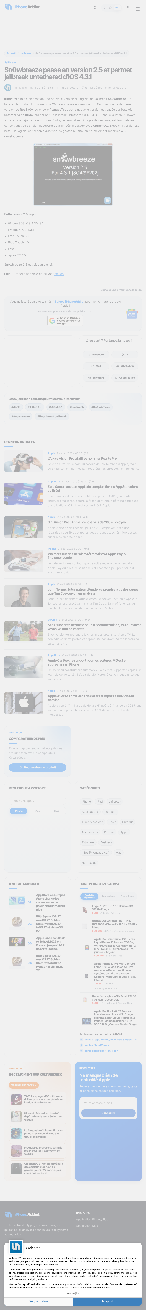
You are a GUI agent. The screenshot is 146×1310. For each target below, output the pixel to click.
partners (27, 1258)
